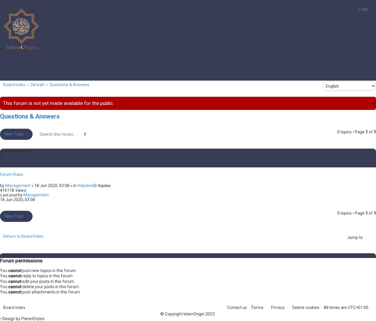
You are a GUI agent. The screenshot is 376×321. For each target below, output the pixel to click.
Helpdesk (85, 185)
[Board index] (22, 29)
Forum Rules (11, 174)
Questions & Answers (30, 116)
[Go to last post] (51, 195)
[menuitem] (362, 9)
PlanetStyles (33, 318)
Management (18, 185)
